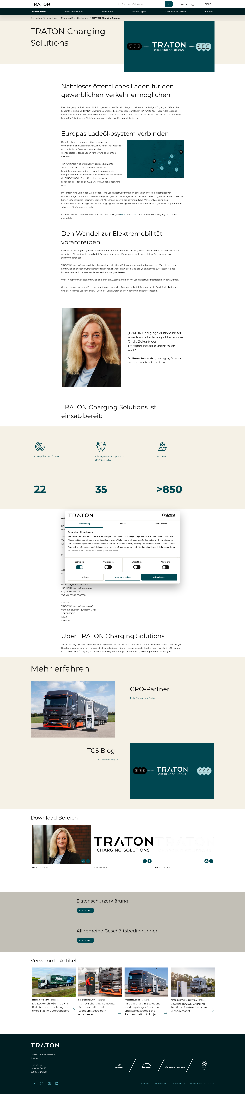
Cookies (145, 1083)
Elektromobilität (40, 1000)
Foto (34, 867)
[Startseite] (40, 4)
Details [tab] (122, 524)
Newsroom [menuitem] (107, 11)
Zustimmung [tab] (84, 524)
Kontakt (35, 1058)
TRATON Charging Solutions (184, 1000)
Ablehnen (86, 577)
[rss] (57, 1083)
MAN (122, 214)
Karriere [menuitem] (209, 11)
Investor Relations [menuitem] (73, 11)
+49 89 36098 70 (48, 1054)
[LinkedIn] (34, 1083)
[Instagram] (41, 1083)
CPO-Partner (149, 688)
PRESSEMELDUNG (132, 1000)
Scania (133, 214)
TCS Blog (101, 750)
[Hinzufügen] (88, 861)
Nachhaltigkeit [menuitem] (139, 11)
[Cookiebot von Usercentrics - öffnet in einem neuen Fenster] (166, 515)
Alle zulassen (159, 577)
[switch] (108, 567)
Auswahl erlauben (122, 577)
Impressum (161, 1083)
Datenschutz (178, 1083)
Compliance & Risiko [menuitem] (176, 11)
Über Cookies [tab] (161, 524)
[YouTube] (49, 1083)
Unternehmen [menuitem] (38, 11)
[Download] (83, 861)
